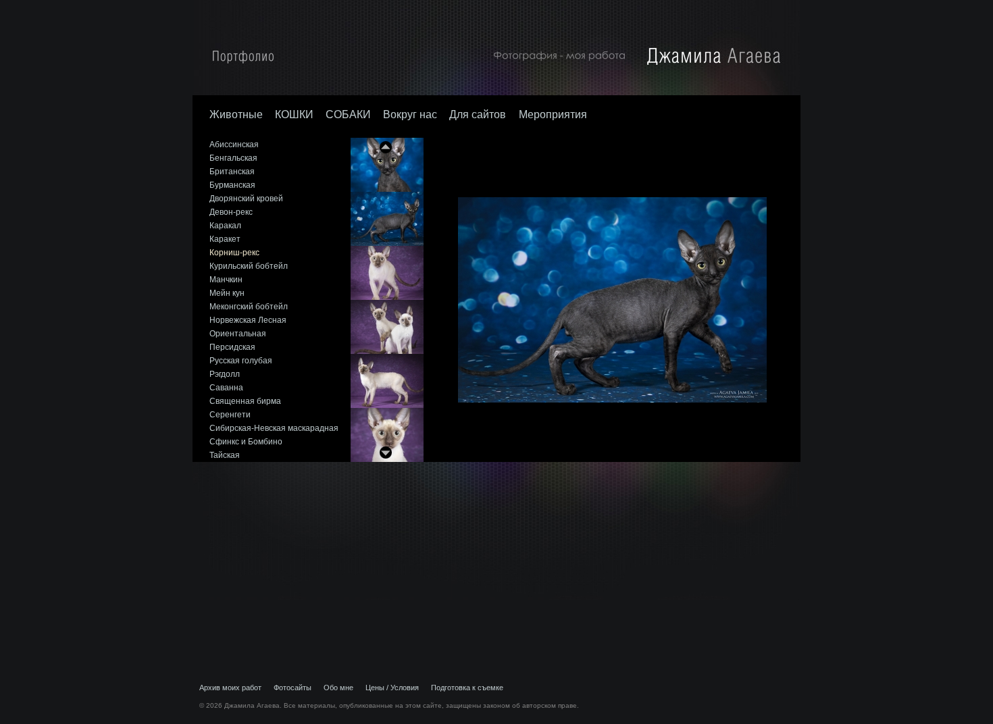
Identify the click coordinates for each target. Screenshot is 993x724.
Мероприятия (553, 114)
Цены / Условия (392, 687)
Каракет (224, 239)
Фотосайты (292, 687)
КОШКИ (294, 114)
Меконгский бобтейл (248, 306)
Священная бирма (245, 401)
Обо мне (338, 687)
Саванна (226, 387)
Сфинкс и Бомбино (245, 441)
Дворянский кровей (246, 198)
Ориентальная (237, 333)
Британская (232, 171)
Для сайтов (479, 114)
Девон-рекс (231, 212)
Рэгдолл (224, 374)
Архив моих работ (230, 687)
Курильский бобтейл (248, 266)
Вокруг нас (410, 114)
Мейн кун (227, 293)
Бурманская (232, 185)
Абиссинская (234, 144)
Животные (236, 114)
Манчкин (226, 279)
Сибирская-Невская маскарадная (273, 428)
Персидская (232, 347)
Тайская (224, 455)
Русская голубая (240, 360)
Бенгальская (233, 158)
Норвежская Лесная (247, 320)
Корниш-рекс (234, 252)
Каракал (225, 225)
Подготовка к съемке (467, 687)
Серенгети (230, 414)
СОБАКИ (348, 114)
